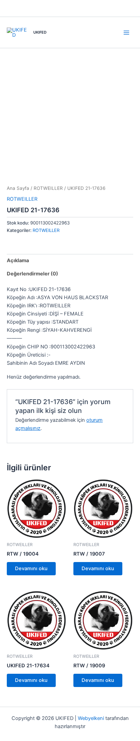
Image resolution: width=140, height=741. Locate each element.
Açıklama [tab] (18, 260)
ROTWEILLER (48, 188)
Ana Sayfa (18, 188)
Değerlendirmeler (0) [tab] (32, 274)
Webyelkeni (91, 718)
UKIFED (40, 32)
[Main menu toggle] (126, 32)
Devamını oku (31, 568)
